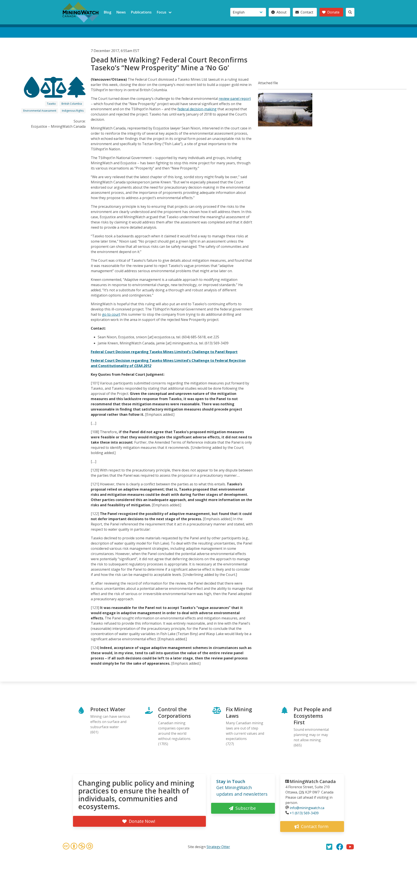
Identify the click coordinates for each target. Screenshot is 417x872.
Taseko (51, 104)
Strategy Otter (218, 846)
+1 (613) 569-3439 (304, 813)
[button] (285, 125)
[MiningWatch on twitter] (329, 846)
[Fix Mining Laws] (53, 93)
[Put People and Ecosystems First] (76, 93)
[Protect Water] (32, 93)
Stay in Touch (230, 781)
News (121, 12)
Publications (141, 12)
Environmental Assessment (39, 110)
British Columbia (71, 104)
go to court (111, 314)
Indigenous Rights (73, 110)
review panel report (235, 98)
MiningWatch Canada (313, 781)
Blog (107, 12)
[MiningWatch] (80, 12)
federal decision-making (197, 109)
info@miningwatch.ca (307, 807)
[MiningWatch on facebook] (339, 846)
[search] (350, 12)
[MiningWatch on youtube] (350, 846)
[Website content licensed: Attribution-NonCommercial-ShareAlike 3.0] (78, 847)
